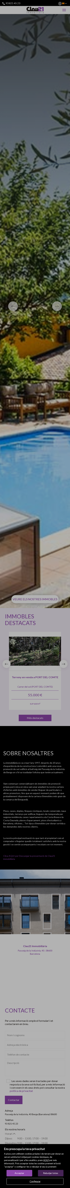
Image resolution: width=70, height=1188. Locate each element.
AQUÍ (46, 1160)
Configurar (35, 1181)
